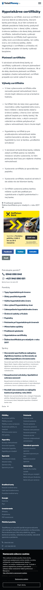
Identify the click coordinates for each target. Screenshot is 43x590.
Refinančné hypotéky (9, 448)
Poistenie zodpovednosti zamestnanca (31, 439)
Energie (5, 498)
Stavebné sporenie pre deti (31, 455)
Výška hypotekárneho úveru (17, 301)
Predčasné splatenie (13, 203)
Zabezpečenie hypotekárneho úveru (21, 309)
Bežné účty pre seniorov (31, 480)
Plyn (3, 504)
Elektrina (5, 501)
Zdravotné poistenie (30, 427)
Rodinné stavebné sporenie (29, 460)
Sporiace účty (6, 464)
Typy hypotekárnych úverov (17, 292)
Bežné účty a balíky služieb (29, 470)
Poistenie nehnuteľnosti (31, 429)
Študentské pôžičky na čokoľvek (9, 428)
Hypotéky (6, 440)
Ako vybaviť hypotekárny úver (18, 305)
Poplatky (8, 318)
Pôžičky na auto (7, 421)
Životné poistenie (29, 424)
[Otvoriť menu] (39, 3)
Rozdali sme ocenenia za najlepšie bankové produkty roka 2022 (20, 391)
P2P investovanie (7, 517)
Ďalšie (4, 406)
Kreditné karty (8, 485)
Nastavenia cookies (21, 579)
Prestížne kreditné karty (10, 493)
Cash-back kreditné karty (10, 490)
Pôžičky (5, 415)
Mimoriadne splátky (13, 326)
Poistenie (27, 415)
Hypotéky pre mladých (9, 451)
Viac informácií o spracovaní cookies (15, 573)
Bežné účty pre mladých (31, 474)
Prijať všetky (21, 585)
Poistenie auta (28, 418)
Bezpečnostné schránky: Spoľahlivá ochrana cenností (21, 376)
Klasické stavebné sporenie (29, 449)
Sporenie (5, 456)
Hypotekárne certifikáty (15, 335)
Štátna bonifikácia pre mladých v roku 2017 (20, 205)
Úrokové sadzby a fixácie (16, 313)
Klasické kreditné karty (9, 487)
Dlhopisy (5, 511)
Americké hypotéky (8, 445)
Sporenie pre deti (7, 467)
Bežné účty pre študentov (31, 477)
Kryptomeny (6, 514)
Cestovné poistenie (29, 421)
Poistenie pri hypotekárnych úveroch (21, 322)
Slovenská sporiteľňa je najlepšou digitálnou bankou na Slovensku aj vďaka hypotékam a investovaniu (20, 356)
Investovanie (7, 508)
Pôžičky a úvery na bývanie (11, 424)
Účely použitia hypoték (15, 296)
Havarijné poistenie (29, 432)
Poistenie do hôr (28, 435)
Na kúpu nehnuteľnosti (9, 442)
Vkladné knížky (7, 461)
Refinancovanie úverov (9, 432)
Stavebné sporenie (31, 445)
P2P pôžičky (6, 435)
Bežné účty (27, 466)
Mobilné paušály (9, 522)
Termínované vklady (8, 459)
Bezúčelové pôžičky (8, 418)
